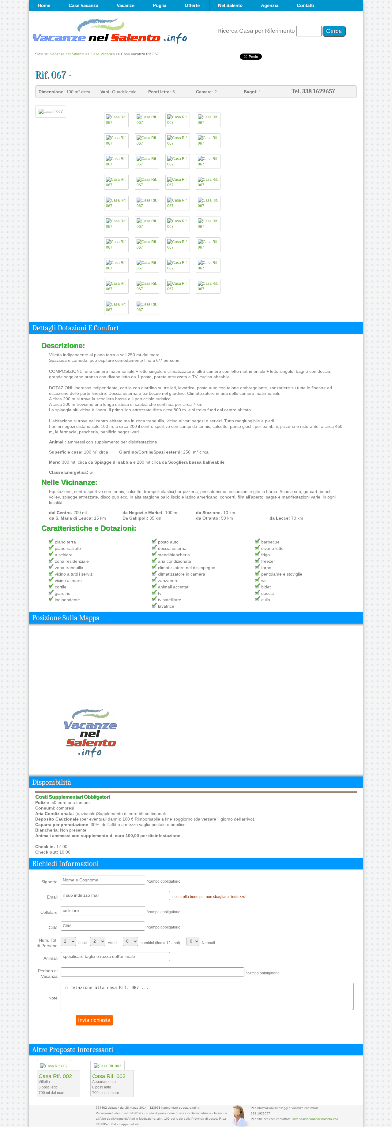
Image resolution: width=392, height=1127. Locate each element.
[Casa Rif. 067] (116, 122)
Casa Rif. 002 (55, 1076)
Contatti (305, 5)
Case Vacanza (83, 5)
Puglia (159, 5)
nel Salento (230, 5)
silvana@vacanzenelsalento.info (315, 1119)
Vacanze (125, 5)
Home (44, 5)
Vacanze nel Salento (67, 54)
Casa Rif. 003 (109, 1076)
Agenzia (269, 5)
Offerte (192, 5)
